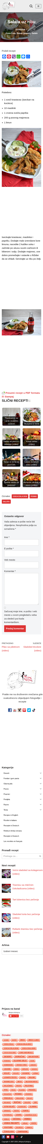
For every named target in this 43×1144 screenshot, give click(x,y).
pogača (32, 1090)
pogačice (7, 1094)
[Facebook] (3, 1137)
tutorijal (8, 1115)
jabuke (33, 1065)
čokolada (9, 1132)
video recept (11, 1123)
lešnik (35, 1073)
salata (6, 502)
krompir (25, 1073)
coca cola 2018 (20, 496)
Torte (25, 1111)
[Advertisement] (21, 211)
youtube (8, 1127)
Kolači (16, 1073)
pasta (18, 1086)
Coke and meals (25, 1053)
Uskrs (18, 1115)
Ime (6, 537)
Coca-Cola (10, 33)
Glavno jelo (20, 1061)
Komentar (10, 571)
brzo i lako (34, 1040)
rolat (29, 1098)
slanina (33, 1107)
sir (35, 1102)
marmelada (9, 1081)
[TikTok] (21, 1137)
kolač (6, 1073)
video (27, 1119)
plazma (22, 1090)
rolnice (7, 1102)
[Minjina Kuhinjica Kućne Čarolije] (9, 6)
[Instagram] (12, 1137)
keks (16, 1069)
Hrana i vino (22, 1065)
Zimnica (29, 1127)
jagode (7, 1069)
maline (32, 1077)
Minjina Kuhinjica (25, 1142)
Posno (34, 496)
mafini (22, 1077)
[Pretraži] (31, 6)
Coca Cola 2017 (24, 1044)
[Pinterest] (17, 1137)
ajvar (6, 1040)
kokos (34, 1069)
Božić (14, 1040)
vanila (6, 1119)
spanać (7, 1111)
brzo (22, 1040)
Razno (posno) (23, 33)
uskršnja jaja (30, 1115)
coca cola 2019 (28, 1048)
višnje (25, 1123)
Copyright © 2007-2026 (10, 1142)
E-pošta (9, 548)
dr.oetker (33, 1057)
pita (6, 1090)
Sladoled (22, 1106)
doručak (20, 1057)
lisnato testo (10, 1077)
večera (16, 1119)
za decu (19, 1127)
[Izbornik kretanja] (38, 6)
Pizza (13, 1090)
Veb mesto (9, 560)
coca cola (8, 1044)
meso (20, 1082)
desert (7, 1057)
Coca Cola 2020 (9, 1052)
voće (33, 1123)
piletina (29, 1086)
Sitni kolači (9, 1107)
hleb (32, 1061)
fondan (7, 1061)
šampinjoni (22, 1132)
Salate (35, 33)
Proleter (19, 1098)
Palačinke (8, 1086)
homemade (8, 1065)
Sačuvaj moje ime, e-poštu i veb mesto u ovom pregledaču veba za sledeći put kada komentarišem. (20, 616)
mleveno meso (31, 1082)
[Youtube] (8, 1137)
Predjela (8, 1098)
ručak (17, 1102)
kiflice (25, 1069)
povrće (29, 1094)
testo (16, 1111)
